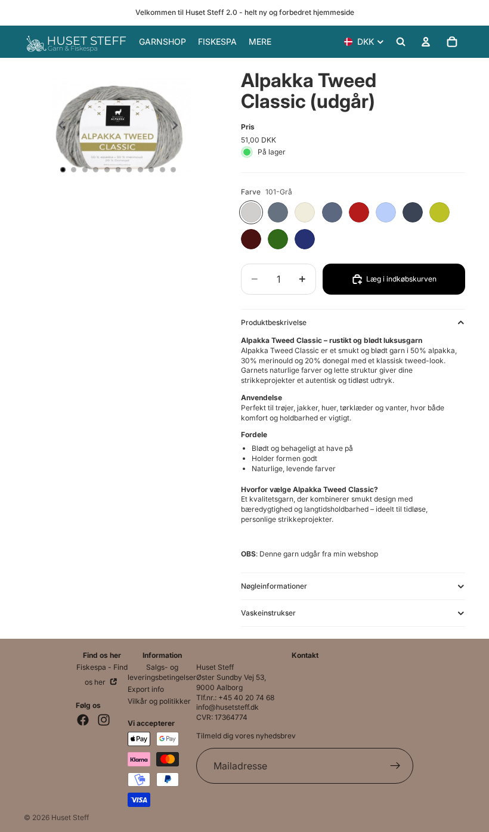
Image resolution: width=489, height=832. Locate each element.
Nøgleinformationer (274, 586)
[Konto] (426, 42)
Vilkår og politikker (159, 701)
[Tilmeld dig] (395, 765)
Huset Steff (70, 817)
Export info (146, 689)
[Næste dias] (178, 126)
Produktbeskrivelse (274, 322)
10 (162, 170)
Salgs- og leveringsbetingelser (162, 672)
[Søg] (401, 42)
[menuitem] (260, 42)
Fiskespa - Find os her (102, 674)
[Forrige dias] (58, 126)
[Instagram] (104, 720)
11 (173, 170)
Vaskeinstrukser (268, 612)
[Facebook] (83, 720)
